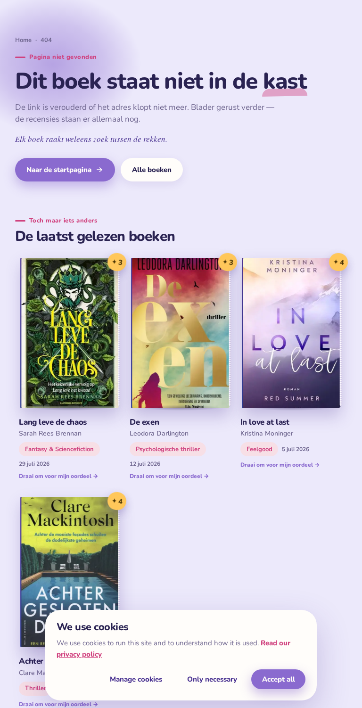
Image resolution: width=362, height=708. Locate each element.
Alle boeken (152, 169)
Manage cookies (136, 679)
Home (23, 40)
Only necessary (212, 679)
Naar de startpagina (58, 169)
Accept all (278, 679)
